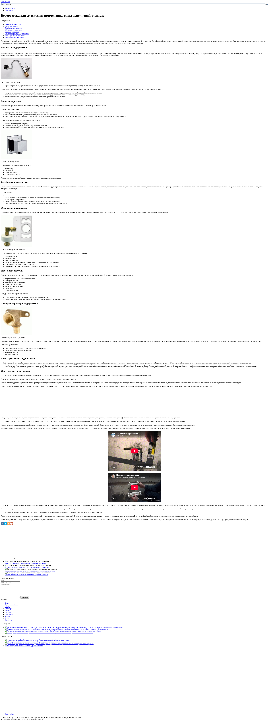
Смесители (9, 10)
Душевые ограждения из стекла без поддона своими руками (72, 644)
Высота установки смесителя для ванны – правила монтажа (26, 575)
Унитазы (8, 618)
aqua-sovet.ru (5, 2)
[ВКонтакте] (2, 523)
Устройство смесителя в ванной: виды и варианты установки (27, 567)
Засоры (7, 607)
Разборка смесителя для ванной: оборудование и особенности (27, 563)
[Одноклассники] (8, 523)
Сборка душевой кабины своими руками (51, 642)
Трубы (7, 616)
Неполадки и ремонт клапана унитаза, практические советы (71, 633)
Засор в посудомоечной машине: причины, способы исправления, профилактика (94, 627)
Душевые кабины (11, 605)
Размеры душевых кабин (33, 646)
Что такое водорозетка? (13, 24)
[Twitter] (5, 523)
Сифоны (8, 612)
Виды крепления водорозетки (15, 35)
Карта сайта (9, 649)
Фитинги (8, 620)
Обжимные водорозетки (13, 30)
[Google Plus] (11, 523)
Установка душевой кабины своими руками (54, 640)
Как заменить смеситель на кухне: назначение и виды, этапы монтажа (30, 571)
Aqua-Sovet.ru (10, 8)
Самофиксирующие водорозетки (17, 34)
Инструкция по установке (14, 37)
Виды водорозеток (11, 26)
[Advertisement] (134, 541)
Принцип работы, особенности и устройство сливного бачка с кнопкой (83, 629)
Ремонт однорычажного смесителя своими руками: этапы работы (77, 631)
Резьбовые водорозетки (13, 28)
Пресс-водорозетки (12, 32)
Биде (7, 603)
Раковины (8, 610)
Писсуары (8, 609)
